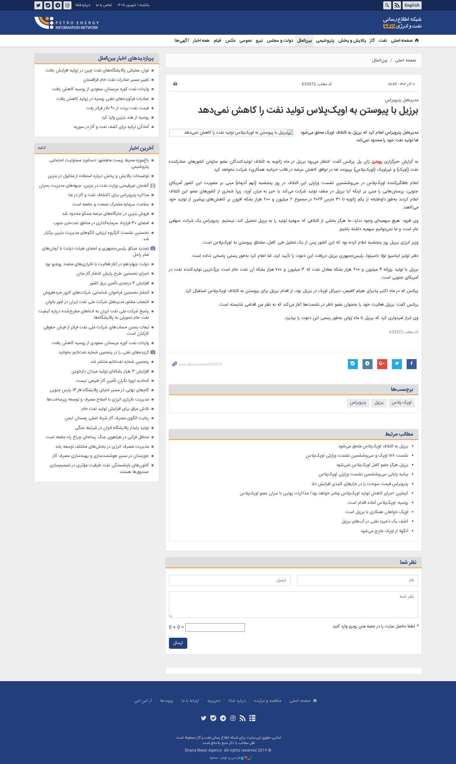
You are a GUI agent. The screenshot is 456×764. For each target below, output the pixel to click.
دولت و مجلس (280, 40)
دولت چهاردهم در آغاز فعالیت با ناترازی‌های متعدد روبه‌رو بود (97, 264)
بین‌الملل (304, 40)
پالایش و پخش (352, 40)
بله (48, 5)
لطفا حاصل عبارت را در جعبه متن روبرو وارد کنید (375, 626)
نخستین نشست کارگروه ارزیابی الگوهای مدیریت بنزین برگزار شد (96, 236)
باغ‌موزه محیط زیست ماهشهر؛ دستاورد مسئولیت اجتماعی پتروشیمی (99, 163)
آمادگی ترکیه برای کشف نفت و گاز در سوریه (111, 127)
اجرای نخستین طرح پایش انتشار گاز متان (112, 274)
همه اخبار (201, 40)
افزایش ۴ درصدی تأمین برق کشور (119, 283)
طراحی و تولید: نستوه (225, 758)
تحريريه (213, 701)
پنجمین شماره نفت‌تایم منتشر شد (119, 362)
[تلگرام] (223, 719)
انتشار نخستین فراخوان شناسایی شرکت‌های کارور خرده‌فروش (96, 293)
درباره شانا (82, 5)
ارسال (178, 643)
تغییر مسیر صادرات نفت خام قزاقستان (116, 80)
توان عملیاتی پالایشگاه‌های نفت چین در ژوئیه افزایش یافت (97, 70)
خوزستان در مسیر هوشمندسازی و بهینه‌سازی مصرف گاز (101, 456)
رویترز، (377, 161)
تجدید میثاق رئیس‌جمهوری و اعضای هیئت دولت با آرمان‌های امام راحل (95, 252)
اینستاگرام (67, 5)
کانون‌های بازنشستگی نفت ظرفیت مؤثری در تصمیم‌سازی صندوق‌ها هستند (99, 468)
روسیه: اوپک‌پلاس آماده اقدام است (378, 503)
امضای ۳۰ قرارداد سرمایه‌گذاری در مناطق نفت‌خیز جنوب (101, 223)
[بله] (213, 719)
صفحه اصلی (402, 40)
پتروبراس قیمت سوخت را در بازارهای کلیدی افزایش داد (359, 484)
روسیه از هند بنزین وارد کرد (125, 118)
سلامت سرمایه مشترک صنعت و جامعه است (110, 204)
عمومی (245, 40)
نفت (383, 40)
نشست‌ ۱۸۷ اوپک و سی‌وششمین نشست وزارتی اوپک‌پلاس (357, 456)
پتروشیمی (325, 40)
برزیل (379, 402)
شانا (379, 23)
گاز (372, 40)
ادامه (42, 148)
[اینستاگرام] (233, 719)
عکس (230, 40)
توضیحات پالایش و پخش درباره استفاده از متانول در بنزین (98, 176)
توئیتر (38, 5)
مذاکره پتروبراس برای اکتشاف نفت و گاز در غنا (108, 195)
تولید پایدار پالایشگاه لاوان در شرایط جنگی (112, 428)
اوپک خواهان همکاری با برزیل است (377, 512)
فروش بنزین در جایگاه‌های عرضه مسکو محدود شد (105, 214)
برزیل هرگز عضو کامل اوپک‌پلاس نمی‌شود (372, 465)
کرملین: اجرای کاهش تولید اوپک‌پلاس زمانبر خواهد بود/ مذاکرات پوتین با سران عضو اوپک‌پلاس (324, 493)
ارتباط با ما (190, 701)
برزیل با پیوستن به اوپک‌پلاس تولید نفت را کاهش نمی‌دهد (308, 110)
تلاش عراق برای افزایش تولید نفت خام (115, 409)
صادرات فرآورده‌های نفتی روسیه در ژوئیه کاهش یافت (102, 99)
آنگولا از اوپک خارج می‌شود (384, 531)
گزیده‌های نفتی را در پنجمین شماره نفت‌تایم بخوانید (103, 352)
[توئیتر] (203, 719)
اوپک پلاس (402, 402)
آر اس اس (143, 701)
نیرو (259, 40)
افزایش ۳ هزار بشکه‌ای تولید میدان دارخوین (110, 371)
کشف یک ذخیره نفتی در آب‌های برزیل (374, 521)
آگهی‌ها (182, 40)
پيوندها (166, 701)
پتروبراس (358, 402)
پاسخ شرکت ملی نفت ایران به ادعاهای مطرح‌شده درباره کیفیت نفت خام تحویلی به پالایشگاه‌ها (93, 314)
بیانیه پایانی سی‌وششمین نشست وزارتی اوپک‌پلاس (363, 474)
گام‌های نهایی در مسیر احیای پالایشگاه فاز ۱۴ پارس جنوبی (99, 390)
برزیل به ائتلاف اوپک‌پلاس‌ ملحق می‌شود (373, 446)
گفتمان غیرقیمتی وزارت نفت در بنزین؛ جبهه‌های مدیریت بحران (94, 186)
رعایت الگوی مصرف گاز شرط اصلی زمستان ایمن (107, 418)
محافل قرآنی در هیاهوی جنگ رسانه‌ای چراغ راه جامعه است (97, 437)
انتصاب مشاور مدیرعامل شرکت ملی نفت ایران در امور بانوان (97, 302)
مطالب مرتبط (399, 434)
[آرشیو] (252, 719)
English (412, 5)
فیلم (217, 40)
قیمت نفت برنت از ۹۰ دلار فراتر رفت (117, 108)
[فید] (242, 719)
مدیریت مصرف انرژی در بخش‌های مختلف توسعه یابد (102, 447)
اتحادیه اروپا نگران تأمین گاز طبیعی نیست (112, 381)
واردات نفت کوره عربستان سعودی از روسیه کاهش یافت (100, 89)
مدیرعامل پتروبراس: (401, 100)
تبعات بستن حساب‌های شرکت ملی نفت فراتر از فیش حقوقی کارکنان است (96, 330)
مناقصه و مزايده (267, 701)
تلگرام (58, 5)
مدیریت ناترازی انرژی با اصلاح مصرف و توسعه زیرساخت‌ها (98, 400)
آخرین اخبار (141, 148)
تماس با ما (104, 5)
